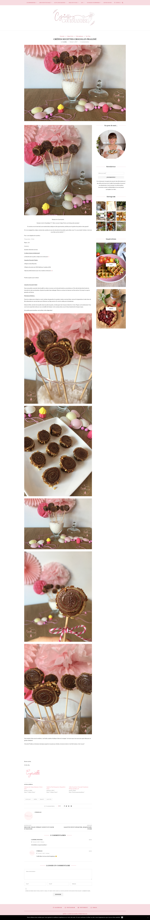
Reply (90, 839)
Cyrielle (65, 42)
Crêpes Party (70, 36)
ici (48, 256)
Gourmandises (31, 2)
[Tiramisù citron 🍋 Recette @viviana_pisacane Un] (121, 206)
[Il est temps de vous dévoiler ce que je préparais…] (101, 216)
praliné (42, 799)
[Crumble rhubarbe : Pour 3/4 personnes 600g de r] (121, 216)
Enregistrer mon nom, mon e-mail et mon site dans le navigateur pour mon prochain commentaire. (58, 891)
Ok (122, 917)
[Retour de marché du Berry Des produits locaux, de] (101, 226)
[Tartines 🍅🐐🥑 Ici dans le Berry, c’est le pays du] (111, 226)
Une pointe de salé (45, 2)
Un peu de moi (108, 2)
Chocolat (62, 36)
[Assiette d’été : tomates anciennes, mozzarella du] (111, 216)
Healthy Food (73, 2)
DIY (82, 2)
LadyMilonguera (37, 839)
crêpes (35, 799)
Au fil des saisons (59, 2)
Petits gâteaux (79, 36)
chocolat (28, 799)
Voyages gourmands (93, 2)
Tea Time (88, 36)
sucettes (49, 799)
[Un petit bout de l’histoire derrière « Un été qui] (111, 206)
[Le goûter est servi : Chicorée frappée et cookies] (101, 206)
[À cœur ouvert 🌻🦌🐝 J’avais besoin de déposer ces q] (121, 226)
